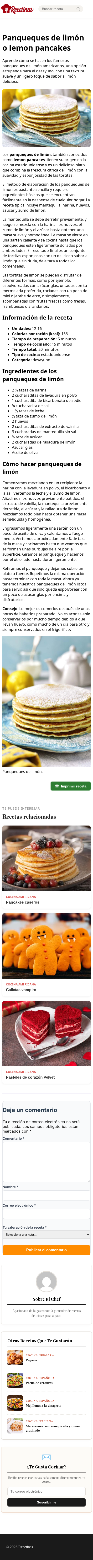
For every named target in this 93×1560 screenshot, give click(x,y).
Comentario (14, 1138)
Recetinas (25, 1547)
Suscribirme (46, 1502)
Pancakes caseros (22, 902)
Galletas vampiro (21, 990)
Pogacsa (31, 1360)
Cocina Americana (21, 897)
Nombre (10, 1187)
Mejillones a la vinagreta (43, 1405)
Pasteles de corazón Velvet (30, 1077)
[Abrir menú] (89, 9)
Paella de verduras (39, 1383)
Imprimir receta (73, 786)
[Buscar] (78, 9)
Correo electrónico (19, 1205)
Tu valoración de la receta (25, 1227)
